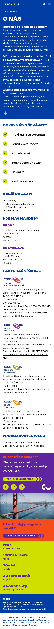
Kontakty (11, 200)
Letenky (7, 605)
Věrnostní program (17, 207)
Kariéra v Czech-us (33, 605)
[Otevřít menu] (49, 4)
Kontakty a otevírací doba (17, 602)
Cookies (33, 625)
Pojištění (38, 602)
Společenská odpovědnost (20, 204)
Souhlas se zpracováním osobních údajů (24, 609)
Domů (6, 11)
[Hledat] (44, 4)
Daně (17, 605)
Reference (12, 210)
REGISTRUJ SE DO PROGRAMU (21, 536)
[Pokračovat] (5, 113)
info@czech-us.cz (18, 625)
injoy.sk (7, 262)
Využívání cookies (12, 607)
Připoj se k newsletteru (20, 479)
